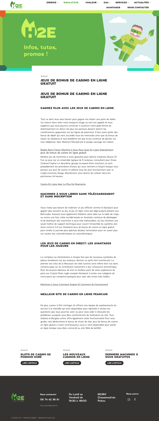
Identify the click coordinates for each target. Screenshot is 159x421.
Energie (51, 2)
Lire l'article (30, 363)
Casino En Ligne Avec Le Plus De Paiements (63, 184)
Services (121, 2)
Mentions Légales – (30, 418)
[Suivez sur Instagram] (128, 399)
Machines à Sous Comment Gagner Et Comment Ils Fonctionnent (74, 284)
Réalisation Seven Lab (46, 418)
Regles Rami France (51, 149)
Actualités (141, 2)
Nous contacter (138, 7)
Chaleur (91, 2)
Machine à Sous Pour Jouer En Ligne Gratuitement (87, 149)
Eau (106, 2)
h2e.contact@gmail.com (49, 406)
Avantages (113, 7)
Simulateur (71, 2)
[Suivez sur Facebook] (134, 399)
